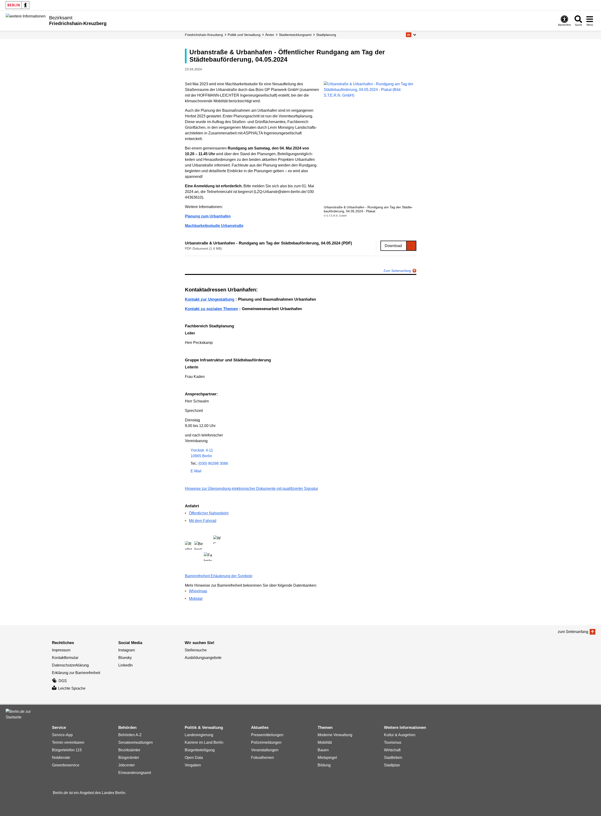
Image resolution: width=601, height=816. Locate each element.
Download (393, 246)
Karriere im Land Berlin (204, 742)
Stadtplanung (326, 35)
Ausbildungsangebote (203, 658)
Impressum (61, 650)
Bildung (324, 765)
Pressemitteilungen (267, 735)
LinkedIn (125, 665)
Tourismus (392, 742)
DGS (63, 681)
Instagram (126, 650)
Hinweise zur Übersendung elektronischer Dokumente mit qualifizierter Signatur (251, 489)
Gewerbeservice (65, 765)
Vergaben (193, 765)
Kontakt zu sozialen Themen (211, 309)
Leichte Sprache (71, 688)
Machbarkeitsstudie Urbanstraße (214, 226)
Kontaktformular (65, 658)
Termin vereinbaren (68, 742)
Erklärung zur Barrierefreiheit (76, 673)
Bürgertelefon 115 (67, 750)
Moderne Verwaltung (335, 735)
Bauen (323, 750)
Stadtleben (393, 758)
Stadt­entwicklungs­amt (295, 35)
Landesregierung (199, 735)
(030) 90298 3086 (213, 463)
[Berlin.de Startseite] (17, 5)
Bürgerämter (128, 758)
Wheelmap (198, 591)
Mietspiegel (327, 758)
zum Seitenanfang (573, 632)
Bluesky (125, 658)
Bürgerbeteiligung (200, 750)
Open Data (194, 758)
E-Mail (196, 471)
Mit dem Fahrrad (202, 521)
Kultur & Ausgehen (399, 735)
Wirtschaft (392, 750)
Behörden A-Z (130, 735)
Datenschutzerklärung (70, 665)
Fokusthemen (262, 758)
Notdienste (61, 758)
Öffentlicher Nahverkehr (209, 513)
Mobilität (325, 742)
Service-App (62, 735)
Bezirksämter (129, 750)
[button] (411, 34)
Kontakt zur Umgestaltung (209, 299)
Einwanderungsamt (134, 773)
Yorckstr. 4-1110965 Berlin (202, 453)
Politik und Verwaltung (244, 35)
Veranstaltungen (264, 750)
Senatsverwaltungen (135, 742)
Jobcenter (126, 765)
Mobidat (195, 599)
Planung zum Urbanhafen (208, 216)
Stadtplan (392, 765)
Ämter (269, 35)
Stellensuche (196, 650)
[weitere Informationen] (26, 20)
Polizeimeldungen (266, 742)
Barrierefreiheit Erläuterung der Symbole (218, 576)
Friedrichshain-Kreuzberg (204, 35)
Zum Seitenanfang (397, 271)
